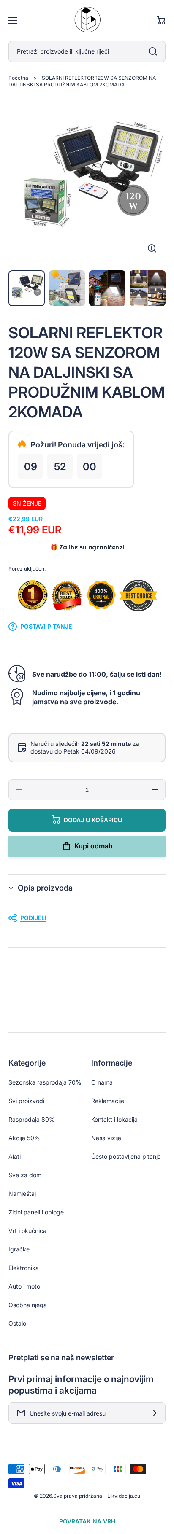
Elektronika (23, 1267)
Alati (14, 1156)
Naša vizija (106, 1137)
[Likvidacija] (87, 20)
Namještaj (22, 1193)
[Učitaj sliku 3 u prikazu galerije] (107, 288)
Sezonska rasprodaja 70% (45, 1082)
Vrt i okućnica (27, 1230)
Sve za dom (24, 1175)
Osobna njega (27, 1304)
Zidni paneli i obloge (36, 1212)
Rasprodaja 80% (31, 1119)
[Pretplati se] (155, 1413)
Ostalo (17, 1323)
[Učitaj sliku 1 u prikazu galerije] (26, 288)
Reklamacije (107, 1100)
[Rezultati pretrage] (155, 51)
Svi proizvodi (26, 1100)
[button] (87, 888)
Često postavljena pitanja (126, 1156)
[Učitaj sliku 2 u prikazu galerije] (67, 288)
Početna (18, 78)
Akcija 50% (24, 1137)
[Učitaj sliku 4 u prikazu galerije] (148, 288)
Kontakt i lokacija (114, 1119)
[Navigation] (12, 20)
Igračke (19, 1249)
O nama (102, 1082)
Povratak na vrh (87, 1521)
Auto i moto (24, 1286)
